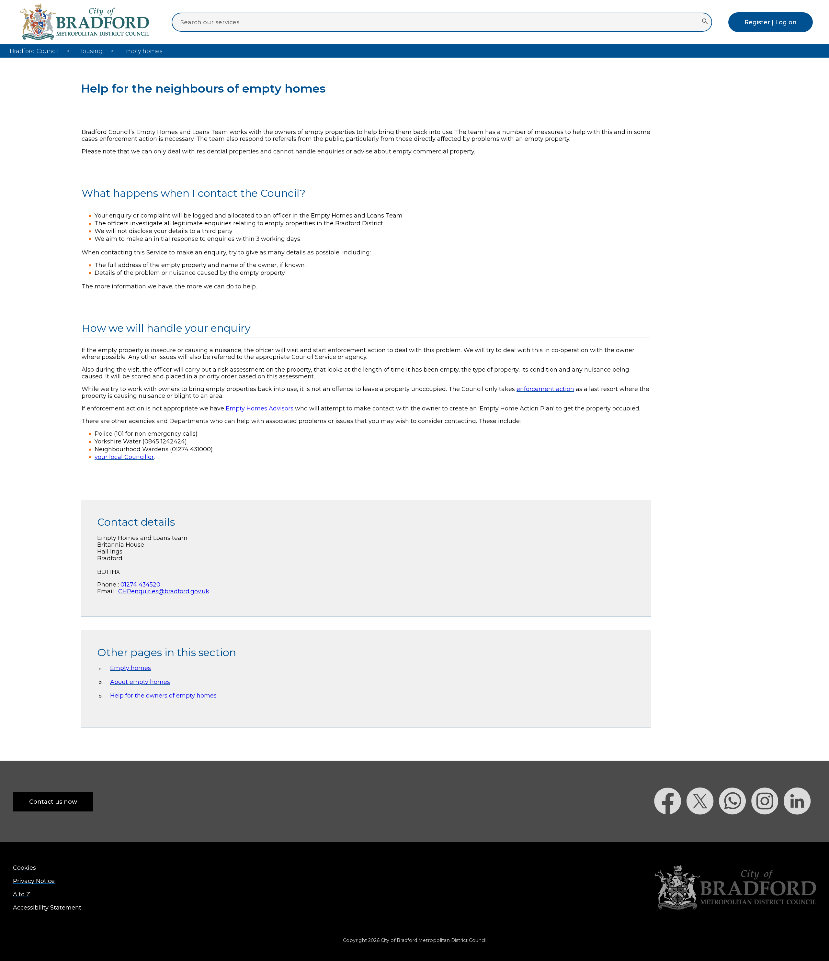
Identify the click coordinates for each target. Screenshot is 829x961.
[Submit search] (705, 22)
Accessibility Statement (47, 907)
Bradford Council (34, 51)
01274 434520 (140, 584)
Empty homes (130, 668)
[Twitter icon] (703, 825)
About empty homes (140, 681)
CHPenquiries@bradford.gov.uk (163, 591)
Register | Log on (770, 22)
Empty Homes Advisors (259, 408)
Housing (90, 51)
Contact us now (53, 801)
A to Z (21, 894)
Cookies (24, 867)
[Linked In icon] (800, 825)
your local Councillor (124, 456)
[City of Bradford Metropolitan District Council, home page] (84, 37)
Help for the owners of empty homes (163, 695)
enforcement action (545, 389)
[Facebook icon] (670, 825)
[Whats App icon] (735, 825)
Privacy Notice (34, 880)
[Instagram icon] (767, 825)
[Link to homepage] (735, 887)
